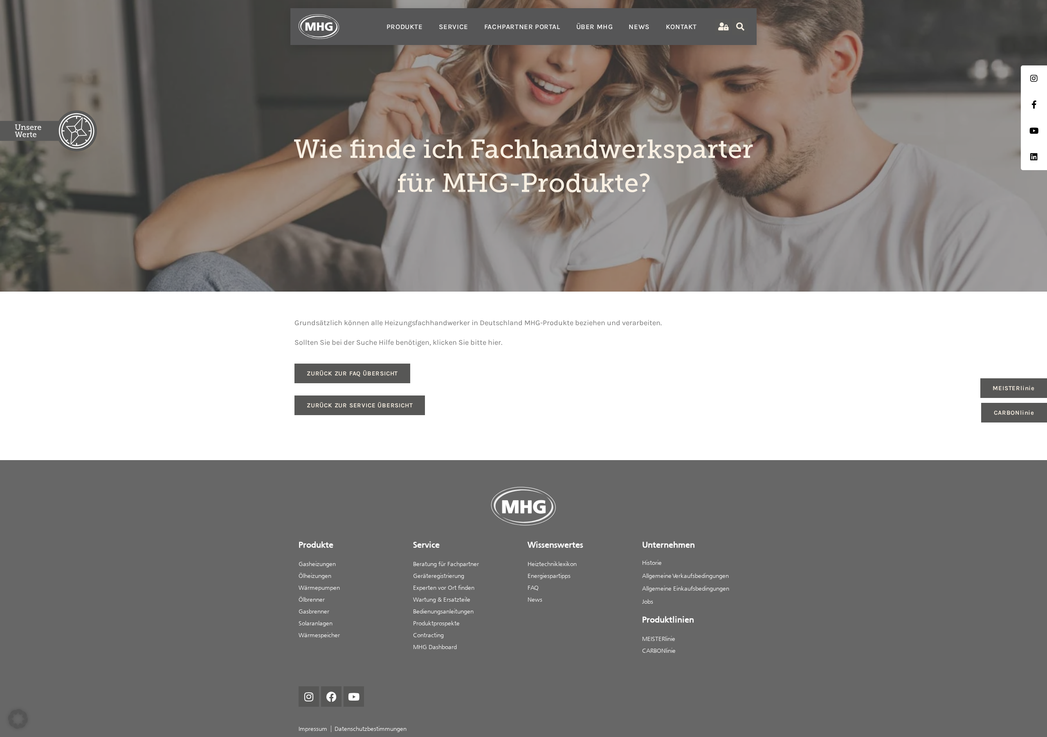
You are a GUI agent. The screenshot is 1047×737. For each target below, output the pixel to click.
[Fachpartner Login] (722, 27)
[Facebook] (331, 696)
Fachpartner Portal (522, 26)
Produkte (404, 26)
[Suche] (740, 26)
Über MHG (594, 26)
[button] (18, 719)
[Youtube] (354, 696)
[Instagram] (309, 696)
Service (453, 26)
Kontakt (681, 26)
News (639, 26)
